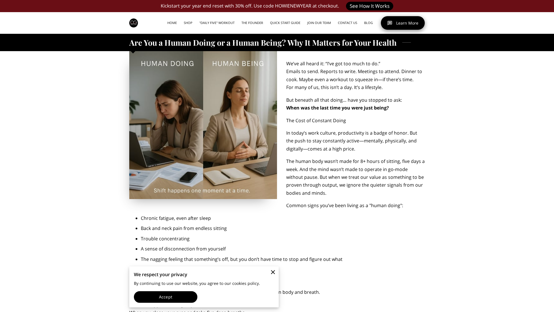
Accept (165, 297)
